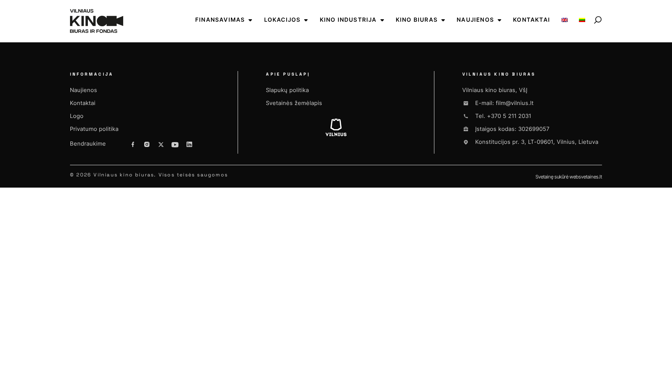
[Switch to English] (564, 20)
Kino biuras (417, 19)
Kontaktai (531, 19)
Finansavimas (220, 19)
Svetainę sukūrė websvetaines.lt (569, 177)
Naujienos (475, 19)
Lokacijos (282, 19)
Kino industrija (348, 19)
